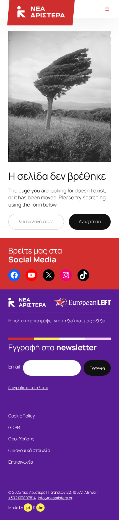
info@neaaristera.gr (55, 497)
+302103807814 (22, 497)
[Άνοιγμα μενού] (107, 9)
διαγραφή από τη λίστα (28, 387)
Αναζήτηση (90, 221)
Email (14, 366)
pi (28, 507)
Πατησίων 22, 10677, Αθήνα (72, 492)
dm (40, 507)
